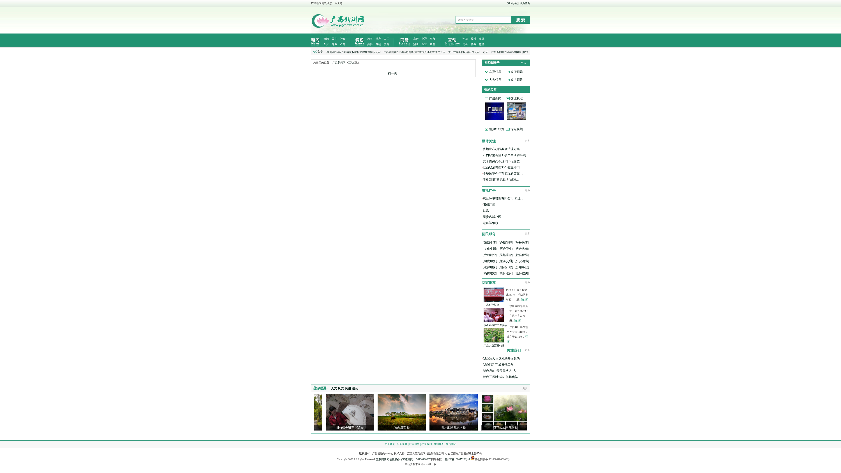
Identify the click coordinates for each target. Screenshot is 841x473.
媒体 (481, 38)
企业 (424, 44)
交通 (424, 38)
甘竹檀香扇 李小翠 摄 (321, 427)
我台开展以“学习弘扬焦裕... (502, 377)
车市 (432, 38)
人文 (334, 388)
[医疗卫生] (506, 249)
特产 (378, 38)
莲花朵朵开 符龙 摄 (477, 427)
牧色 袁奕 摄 (373, 427)
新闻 (326, 38)
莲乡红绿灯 (496, 129)
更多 (523, 62)
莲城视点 (517, 98)
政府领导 (517, 72)
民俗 (348, 388)
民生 (334, 38)
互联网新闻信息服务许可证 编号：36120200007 (403, 459)
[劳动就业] (490, 255)
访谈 (465, 44)
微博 (481, 44)
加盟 (432, 44)
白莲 (386, 38)
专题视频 (517, 129)
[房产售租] (522, 249)
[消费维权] (490, 273)
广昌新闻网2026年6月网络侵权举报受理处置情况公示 (390, 52)
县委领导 (495, 72)
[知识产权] (506, 267)
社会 (342, 38)
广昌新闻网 (339, 62)
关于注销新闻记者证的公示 (440, 52)
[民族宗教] (506, 255)
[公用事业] (522, 267)
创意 (355, 388)
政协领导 (517, 79)
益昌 (486, 210)
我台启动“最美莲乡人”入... (501, 370)
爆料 (473, 38)
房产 (416, 38)
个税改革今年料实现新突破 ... (503, 173)
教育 (386, 44)
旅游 (370, 38)
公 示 (462, 52)
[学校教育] (522, 242)
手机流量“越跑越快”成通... (501, 179)
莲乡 (334, 44)
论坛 (465, 38)
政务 (342, 44)
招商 (416, 44)
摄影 (370, 44)
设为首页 (524, 3)
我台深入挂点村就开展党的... (502, 358)
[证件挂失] (522, 273)
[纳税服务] (490, 261)
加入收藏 (512, 3)
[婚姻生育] (490, 242)
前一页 (392, 73)
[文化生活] (490, 249)
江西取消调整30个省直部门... (502, 167)
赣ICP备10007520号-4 (457, 459)
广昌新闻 (495, 98)
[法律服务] (490, 267)
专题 (378, 44)
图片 (326, 44)
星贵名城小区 (492, 217)
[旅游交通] (506, 261)
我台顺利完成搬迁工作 (498, 364)
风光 (341, 388)
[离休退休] (506, 273)
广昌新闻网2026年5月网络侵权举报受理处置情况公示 (498, 52)
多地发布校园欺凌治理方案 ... (503, 149)
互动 (351, 62)
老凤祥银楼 (490, 223)
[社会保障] (522, 255)
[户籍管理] (506, 242)
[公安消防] (522, 261)
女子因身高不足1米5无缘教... (502, 161)
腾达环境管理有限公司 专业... (503, 198)
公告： (321, 51)
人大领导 (495, 79)
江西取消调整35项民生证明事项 (504, 155)
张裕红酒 (489, 204)
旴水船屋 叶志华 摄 (425, 427)
